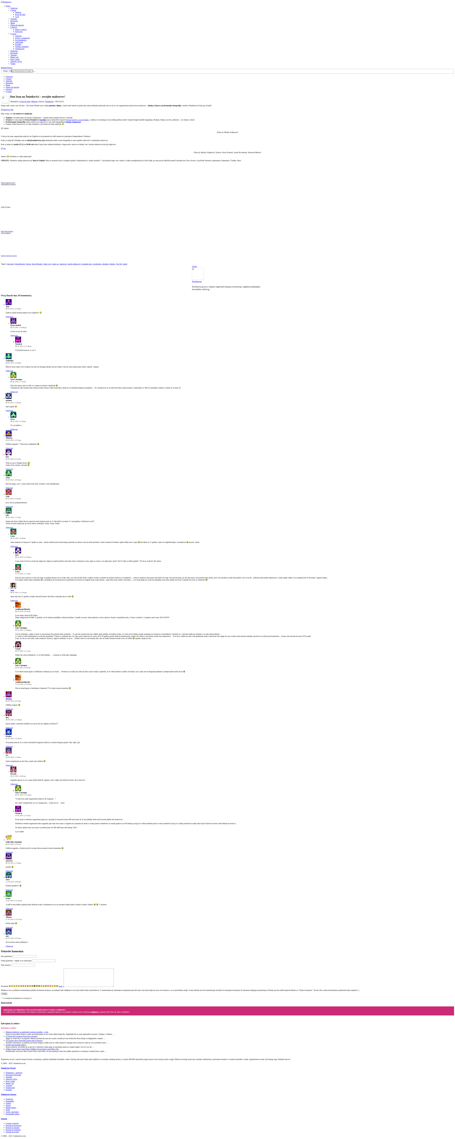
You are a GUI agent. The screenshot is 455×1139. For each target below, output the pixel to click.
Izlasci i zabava (21, 29)
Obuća (8, 1105)
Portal (8, 6)
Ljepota (13, 10)
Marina (9, 699)
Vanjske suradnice (22, 47)
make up (55, 264)
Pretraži (4, 68)
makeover (63, 264)
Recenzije (14, 21)
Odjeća (8, 1103)
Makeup (18, 12)
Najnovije (9, 1099)
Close (194, 266)
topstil (125, 264)
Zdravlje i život (16, 62)
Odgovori (9, 317)
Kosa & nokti (20, 15)
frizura (28, 264)
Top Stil (119, 264)
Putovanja (19, 32)
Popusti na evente (12, 1132)
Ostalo (12, 64)
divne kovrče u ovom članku (78, 120)
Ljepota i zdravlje (12, 1123)
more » (61, 986)
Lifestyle (13, 27)
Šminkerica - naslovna (14, 1073)
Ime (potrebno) (6, 956)
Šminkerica (49, 102)
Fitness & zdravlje (17, 25)
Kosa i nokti (15, 59)
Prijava (9, 68)
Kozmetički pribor (12, 1114)
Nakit (8, 1110)
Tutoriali (13, 19)
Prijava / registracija (22, 38)
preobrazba (97, 264)
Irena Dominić (37, 264)
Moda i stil (14, 57)
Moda (12, 23)
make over (47, 264)
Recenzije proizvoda (13, 1075)
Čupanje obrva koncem (33, 1041)
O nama (13, 34)
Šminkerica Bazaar (8, 1094)
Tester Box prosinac (30, 1036)
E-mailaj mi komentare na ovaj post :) (18, 998)
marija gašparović (74, 264)
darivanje (10, 264)
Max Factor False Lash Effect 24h (46, 1049)
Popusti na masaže (12, 1128)
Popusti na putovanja (13, 1126)
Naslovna (14, 8)
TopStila (42, 120)
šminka (112, 264)
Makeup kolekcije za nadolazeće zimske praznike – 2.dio (27, 1032)
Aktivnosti (19, 42)
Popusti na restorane (13, 1130)
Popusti (4, 1119)
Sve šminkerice (21, 40)
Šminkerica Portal (8, 1068)
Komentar (4, 986)
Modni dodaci (11, 1108)
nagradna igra (87, 264)
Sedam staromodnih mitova (16, 1045)
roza (12, 590)
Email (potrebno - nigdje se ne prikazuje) (16, 961)
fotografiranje (20, 264)
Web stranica (6, 965)
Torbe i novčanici (12, 1112)
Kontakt (18, 44)
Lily (7, 515)
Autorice (18, 36)
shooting (105, 264)
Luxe (17, 17)
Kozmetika (10, 1101)
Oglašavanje (19, 49)
